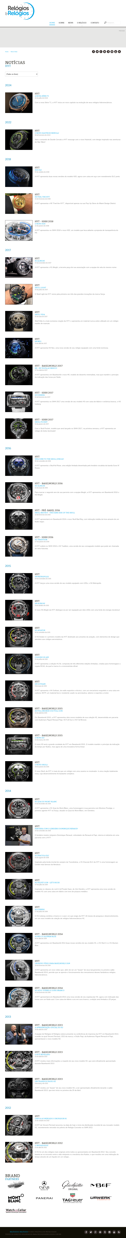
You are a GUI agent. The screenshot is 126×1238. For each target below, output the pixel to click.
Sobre (61, 23)
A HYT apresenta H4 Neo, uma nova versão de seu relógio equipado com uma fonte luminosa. (72, 348)
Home (52, 23)
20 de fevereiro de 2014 (43, 992)
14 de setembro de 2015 (42, 632)
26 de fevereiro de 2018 (43, 199)
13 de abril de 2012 (41, 1147)
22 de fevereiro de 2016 (42, 515)
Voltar (15, 51)
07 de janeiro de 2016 (42, 542)
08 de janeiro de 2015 (42, 767)
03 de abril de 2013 (41, 1056)
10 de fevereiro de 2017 (42, 397)
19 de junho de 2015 (41, 659)
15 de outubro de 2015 (42, 605)
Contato (95, 23)
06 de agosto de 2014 (42, 857)
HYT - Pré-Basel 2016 (47, 510)
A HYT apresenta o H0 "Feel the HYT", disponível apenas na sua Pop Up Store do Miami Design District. (75, 203)
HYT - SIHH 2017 (44, 392)
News (70, 23)
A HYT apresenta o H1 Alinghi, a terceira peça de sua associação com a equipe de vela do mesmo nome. (76, 267)
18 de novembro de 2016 (43, 461)
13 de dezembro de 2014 (43, 804)
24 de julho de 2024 (41, 98)
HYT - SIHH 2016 (44, 537)
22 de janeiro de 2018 (42, 226)
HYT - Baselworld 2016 (49, 483)
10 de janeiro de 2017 (42, 424)
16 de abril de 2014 (41, 938)
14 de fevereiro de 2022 (42, 135)
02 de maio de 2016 (41, 488)
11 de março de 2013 (41, 1083)
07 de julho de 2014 (41, 884)
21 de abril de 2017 (41, 343)
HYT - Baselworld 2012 (49, 1143)
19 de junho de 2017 (41, 290)
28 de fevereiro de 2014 (43, 965)
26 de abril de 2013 (41, 1029)
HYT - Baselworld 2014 (49, 934)
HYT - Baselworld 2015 (49, 708)
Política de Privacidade (45, 1232)
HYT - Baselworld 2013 (49, 1025)
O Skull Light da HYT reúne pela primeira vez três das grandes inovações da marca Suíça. (70, 294)
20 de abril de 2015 (41, 713)
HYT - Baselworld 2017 (49, 365)
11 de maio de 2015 (41, 686)
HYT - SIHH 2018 (44, 221)
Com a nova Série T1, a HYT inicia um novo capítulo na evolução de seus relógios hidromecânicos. (73, 102)
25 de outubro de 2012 (42, 1120)
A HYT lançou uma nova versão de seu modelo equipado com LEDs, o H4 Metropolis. (68, 583)
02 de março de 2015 (42, 740)
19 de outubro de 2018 (42, 172)
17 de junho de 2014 (41, 911)
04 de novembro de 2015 (43, 579)
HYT (37, 93)
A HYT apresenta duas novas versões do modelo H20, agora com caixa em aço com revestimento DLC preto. (77, 176)
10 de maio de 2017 (41, 316)
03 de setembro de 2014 (43, 831)
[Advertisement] (65, 37)
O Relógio (82, 23)
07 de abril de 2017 (41, 370)
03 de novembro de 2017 (43, 263)
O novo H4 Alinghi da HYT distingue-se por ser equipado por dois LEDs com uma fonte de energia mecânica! (77, 610)
